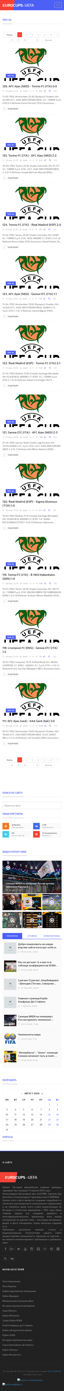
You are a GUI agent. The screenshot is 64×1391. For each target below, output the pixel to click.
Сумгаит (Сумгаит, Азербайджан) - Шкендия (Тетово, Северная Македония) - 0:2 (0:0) (38, 982)
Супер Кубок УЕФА (12, 1320)
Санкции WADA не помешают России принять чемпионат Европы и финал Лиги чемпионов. (38, 1018)
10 (25, 40)
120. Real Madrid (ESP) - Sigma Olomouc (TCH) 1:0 (29, 503)
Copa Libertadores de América (18, 1344)
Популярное (12, 936)
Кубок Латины (10, 1349)
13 (37, 40)
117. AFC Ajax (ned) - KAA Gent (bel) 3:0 (28, 721)
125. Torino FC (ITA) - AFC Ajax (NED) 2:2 (29, 155)
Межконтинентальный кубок (17, 1300)
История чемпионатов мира (17, 1340)
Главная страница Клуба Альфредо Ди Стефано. (32, 1000)
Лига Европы (9, 1286)
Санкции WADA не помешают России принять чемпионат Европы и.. (30, 885)
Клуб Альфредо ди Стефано (17, 1325)
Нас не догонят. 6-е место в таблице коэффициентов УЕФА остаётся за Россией (37, 964)
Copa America (9, 1310)
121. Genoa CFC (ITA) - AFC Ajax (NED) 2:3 (29, 432)
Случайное (32, 936)
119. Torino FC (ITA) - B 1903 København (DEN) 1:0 (28, 576)
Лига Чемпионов (11, 1281)
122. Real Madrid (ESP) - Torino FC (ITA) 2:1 (31, 363)
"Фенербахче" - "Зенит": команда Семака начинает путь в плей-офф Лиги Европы (38, 1054)
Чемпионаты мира (29, 1034)
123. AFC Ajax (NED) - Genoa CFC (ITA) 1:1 (29, 294)
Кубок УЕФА (8, 1335)
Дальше (48, 40)
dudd (25, 91)
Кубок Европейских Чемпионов (19, 1291)
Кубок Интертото (11, 1354)
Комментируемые (52, 936)
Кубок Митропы (10, 1315)
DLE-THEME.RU (54, 1371)
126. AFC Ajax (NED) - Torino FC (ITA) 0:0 (29, 86)
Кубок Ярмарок (10, 1296)
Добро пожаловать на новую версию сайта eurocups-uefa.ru (37, 946)
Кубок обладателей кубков (17, 1330)
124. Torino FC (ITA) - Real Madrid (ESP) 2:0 (31, 224)
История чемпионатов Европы (18, 1305)
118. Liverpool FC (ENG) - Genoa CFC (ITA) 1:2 (29, 649)
